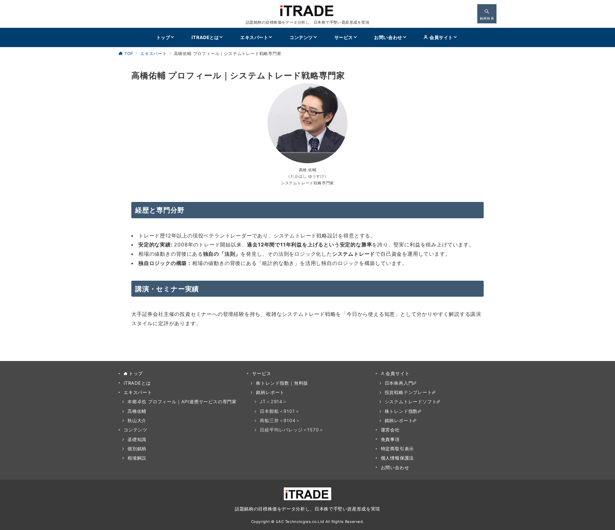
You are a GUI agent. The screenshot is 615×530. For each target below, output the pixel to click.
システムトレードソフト (411, 401)
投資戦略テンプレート (408, 392)
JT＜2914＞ (273, 401)
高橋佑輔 (136, 411)
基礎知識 (136, 439)
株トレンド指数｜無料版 (282, 383)
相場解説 (136, 458)
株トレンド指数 (401, 411)
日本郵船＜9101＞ (279, 411)
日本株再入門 (399, 383)
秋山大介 (136, 420)
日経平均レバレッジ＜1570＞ (292, 429)
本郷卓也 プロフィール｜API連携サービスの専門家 (182, 401)
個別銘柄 (136, 448)
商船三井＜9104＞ (280, 420)
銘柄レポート (270, 392)
